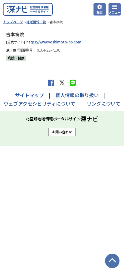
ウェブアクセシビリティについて (39, 103)
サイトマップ (29, 95)
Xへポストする (62, 83)
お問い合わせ (62, 131)
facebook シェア (51, 83)
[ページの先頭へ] (112, 261)
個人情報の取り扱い (77, 95)
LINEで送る (73, 83)
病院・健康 (16, 58)
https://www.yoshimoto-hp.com (53, 42)
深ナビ (28, 9)
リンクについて (103, 103)
